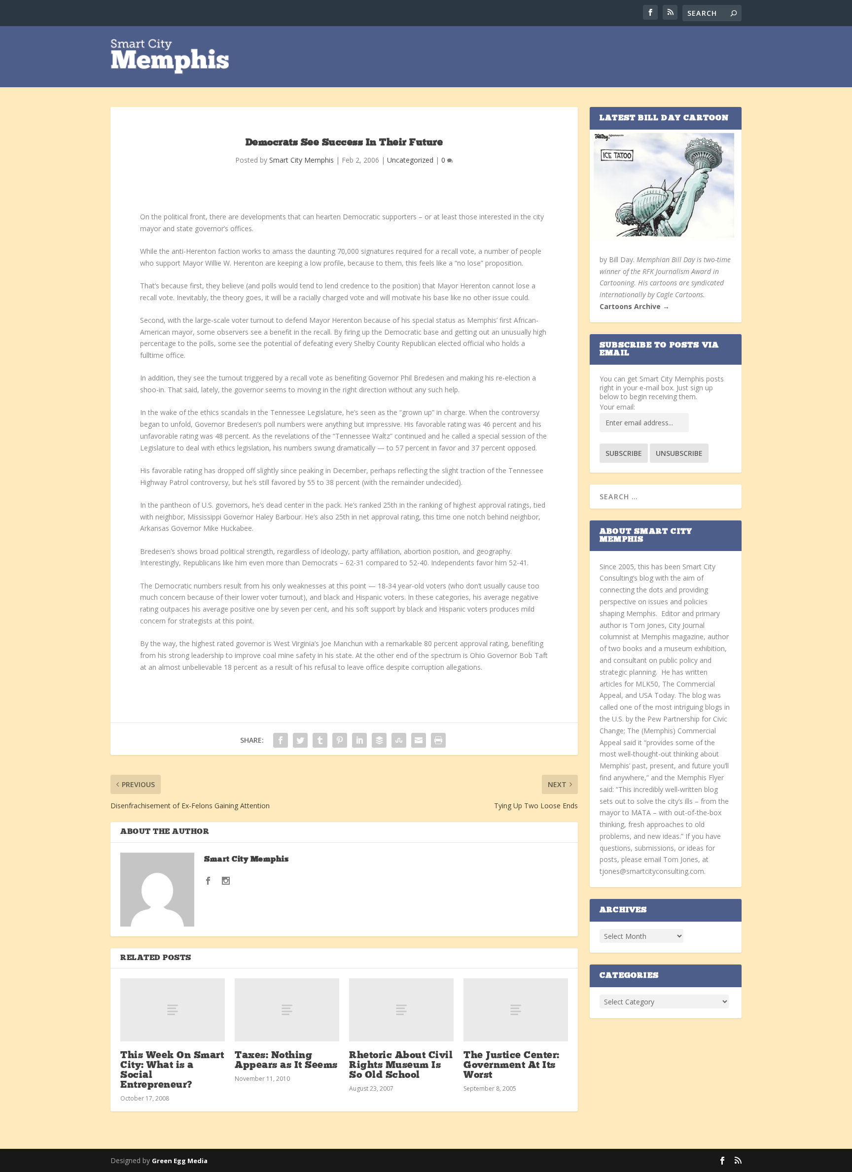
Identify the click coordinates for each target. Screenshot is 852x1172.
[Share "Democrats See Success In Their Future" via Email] (418, 740)
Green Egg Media (180, 1160)
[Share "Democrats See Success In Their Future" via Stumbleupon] (399, 740)
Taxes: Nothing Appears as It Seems (286, 1060)
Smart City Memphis (301, 160)
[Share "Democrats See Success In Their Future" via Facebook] (280, 740)
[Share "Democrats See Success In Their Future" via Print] (438, 740)
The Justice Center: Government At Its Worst (511, 1065)
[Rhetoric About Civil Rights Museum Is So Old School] (401, 1009)
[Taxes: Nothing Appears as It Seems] (287, 1009)
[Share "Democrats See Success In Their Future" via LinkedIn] (359, 740)
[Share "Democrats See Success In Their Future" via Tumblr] (320, 740)
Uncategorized (410, 160)
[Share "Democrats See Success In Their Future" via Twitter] (300, 740)
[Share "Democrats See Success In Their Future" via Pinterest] (340, 740)
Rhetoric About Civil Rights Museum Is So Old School (401, 1065)
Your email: (617, 407)
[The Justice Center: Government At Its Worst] (515, 1009)
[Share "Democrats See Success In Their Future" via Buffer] (379, 740)
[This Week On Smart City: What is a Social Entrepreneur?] (172, 1009)
